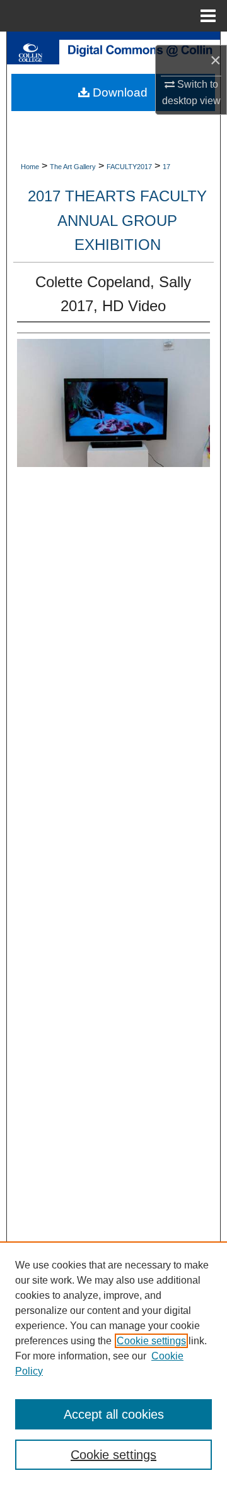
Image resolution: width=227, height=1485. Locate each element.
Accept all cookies (114, 1414)
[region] (113, 1363)
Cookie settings (151, 1340)
